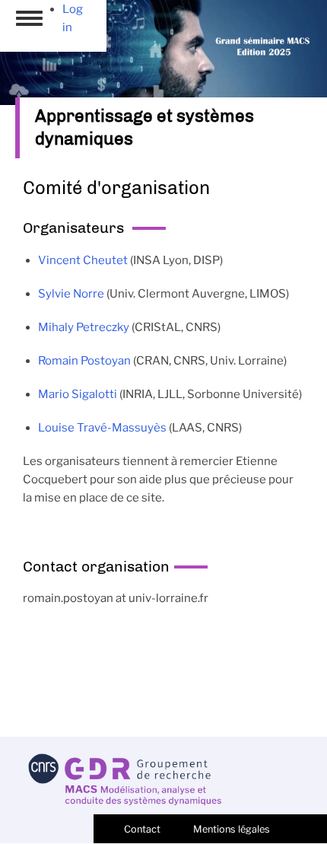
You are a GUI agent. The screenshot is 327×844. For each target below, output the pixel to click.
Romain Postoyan (84, 361)
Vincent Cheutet (83, 260)
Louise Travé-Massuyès (102, 428)
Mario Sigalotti (77, 394)
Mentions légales (231, 829)
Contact (142, 829)
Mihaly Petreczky (83, 327)
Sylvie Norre (71, 294)
